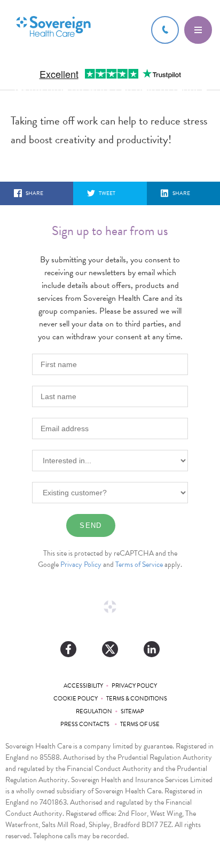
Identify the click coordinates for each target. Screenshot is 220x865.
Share (34, 193)
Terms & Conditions (136, 698)
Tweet (107, 193)
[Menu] (198, 30)
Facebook (68, 649)
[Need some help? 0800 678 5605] (165, 30)
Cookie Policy (75, 698)
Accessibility (83, 685)
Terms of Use (140, 724)
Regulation (94, 711)
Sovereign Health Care (53, 27)
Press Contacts (86, 724)
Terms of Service (139, 564)
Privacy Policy (80, 564)
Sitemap (132, 711)
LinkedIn (152, 649)
